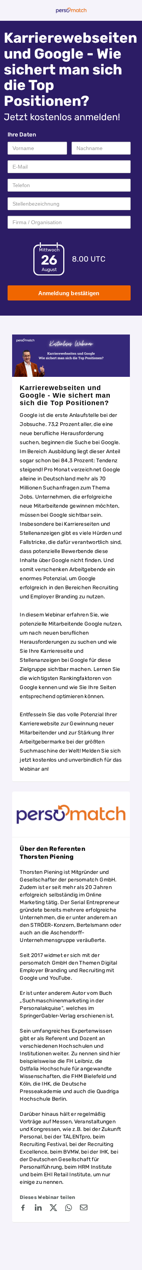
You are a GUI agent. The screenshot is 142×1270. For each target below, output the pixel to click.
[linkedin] (38, 1208)
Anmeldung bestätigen (69, 293)
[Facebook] (23, 1208)
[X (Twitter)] (53, 1208)
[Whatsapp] (68, 1208)
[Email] (83, 1208)
